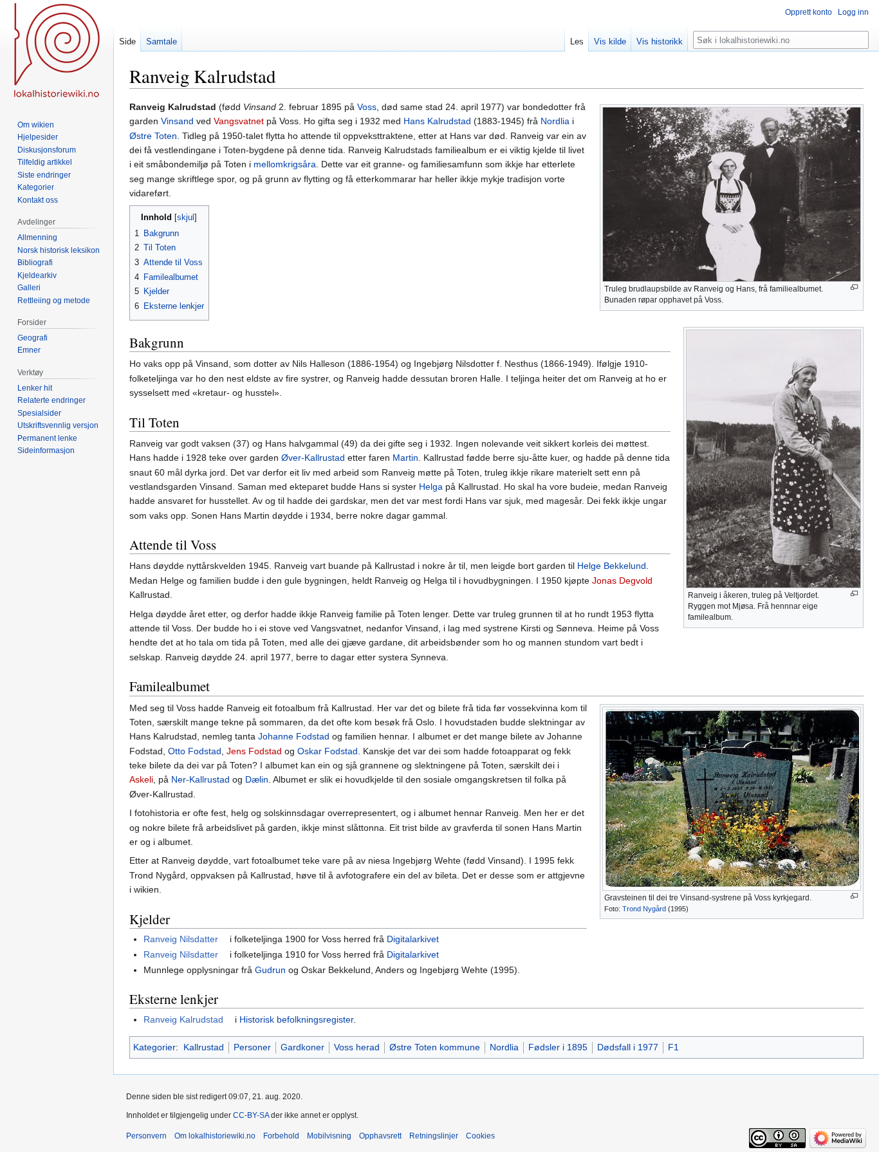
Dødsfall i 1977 (627, 1047)
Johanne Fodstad (293, 736)
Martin (405, 457)
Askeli (141, 779)
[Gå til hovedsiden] (56, 51)
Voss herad (357, 1047)
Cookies (480, 1135)
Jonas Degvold (622, 580)
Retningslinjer (433, 1135)
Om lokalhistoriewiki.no (214, 1135)
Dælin (256, 779)
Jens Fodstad (254, 751)
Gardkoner (302, 1047)
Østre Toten (153, 136)
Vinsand (177, 121)
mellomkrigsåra (285, 164)
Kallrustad (203, 1047)
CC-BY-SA (251, 1115)
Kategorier (154, 1047)
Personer (252, 1047)
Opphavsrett (380, 1135)
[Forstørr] (854, 287)
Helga (431, 486)
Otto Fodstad (194, 751)
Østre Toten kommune (434, 1047)
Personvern (146, 1135)
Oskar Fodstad (327, 751)
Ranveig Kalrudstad (183, 1019)
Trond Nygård (644, 909)
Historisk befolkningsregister (296, 1019)
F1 (673, 1047)
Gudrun (270, 970)
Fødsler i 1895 (558, 1047)
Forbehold (281, 1135)
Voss (366, 107)
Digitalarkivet (413, 939)
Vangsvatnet (239, 121)
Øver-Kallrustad (313, 457)
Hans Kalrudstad (437, 121)
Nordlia (555, 121)
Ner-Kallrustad (200, 779)
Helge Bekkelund (611, 566)
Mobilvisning (329, 1135)
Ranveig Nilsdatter (180, 939)
